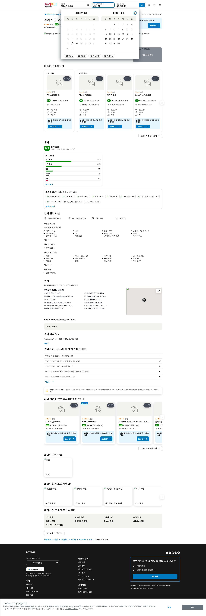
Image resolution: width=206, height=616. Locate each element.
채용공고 (29, 588)
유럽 (56, 539)
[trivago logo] (51, 5)
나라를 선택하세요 (33, 558)
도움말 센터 (82, 588)
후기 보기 (49, 184)
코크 (90, 539)
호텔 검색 (47, 539)
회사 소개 (29, 584)
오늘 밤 (70, 56)
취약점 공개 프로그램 (86, 580)
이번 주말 (96, 56)
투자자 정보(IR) (32, 591)
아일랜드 (64, 539)
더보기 (46, 240)
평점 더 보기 (50, 206)
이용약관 (81, 562)
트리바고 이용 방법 (85, 592)
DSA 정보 (81, 573)
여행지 (62, 4)
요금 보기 (153, 25)
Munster (82, 539)
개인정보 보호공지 (85, 569)
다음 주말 (110, 56)
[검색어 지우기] (88, 5)
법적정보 (81, 566)
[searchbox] (75, 6)
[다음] (134, 13)
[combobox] (75, 5)
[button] (75, 5)
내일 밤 (83, 56)
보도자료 (29, 595)
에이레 (73, 539)
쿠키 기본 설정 (83, 576)
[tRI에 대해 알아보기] (74, 149)
